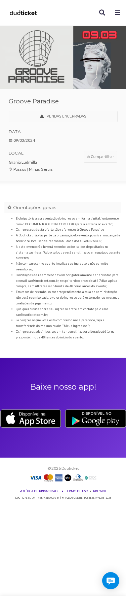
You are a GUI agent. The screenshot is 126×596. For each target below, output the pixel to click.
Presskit (100, 491)
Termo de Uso (76, 491)
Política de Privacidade (39, 491)
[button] (118, 13)
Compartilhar (102, 157)
